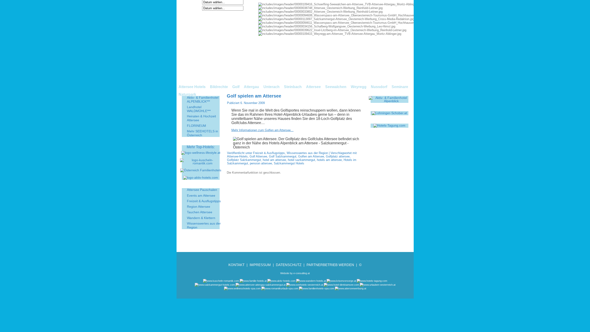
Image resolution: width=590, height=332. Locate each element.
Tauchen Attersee (199, 212)
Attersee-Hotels (237, 156)
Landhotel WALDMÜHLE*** (199, 109)
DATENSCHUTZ (288, 265)
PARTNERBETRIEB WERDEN (330, 265)
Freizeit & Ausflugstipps (204, 201)
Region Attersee (198, 206)
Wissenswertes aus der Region (307, 153)
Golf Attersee (258, 156)
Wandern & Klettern (201, 218)
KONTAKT (236, 265)
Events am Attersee (201, 195)
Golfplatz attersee (338, 156)
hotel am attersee (274, 160)
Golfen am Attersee (311, 156)
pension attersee (261, 163)
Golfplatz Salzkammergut (244, 160)
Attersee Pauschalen (202, 190)
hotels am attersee (329, 160)
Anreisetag (192, 2)
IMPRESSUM (260, 265)
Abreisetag (192, 8)
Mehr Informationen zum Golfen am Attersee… (262, 130)
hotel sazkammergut (301, 160)
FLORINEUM (196, 125)
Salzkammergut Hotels (289, 163)
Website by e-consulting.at (295, 273)
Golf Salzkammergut (282, 156)
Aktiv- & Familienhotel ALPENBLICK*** (202, 99)
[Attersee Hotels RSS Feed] (181, 290)
